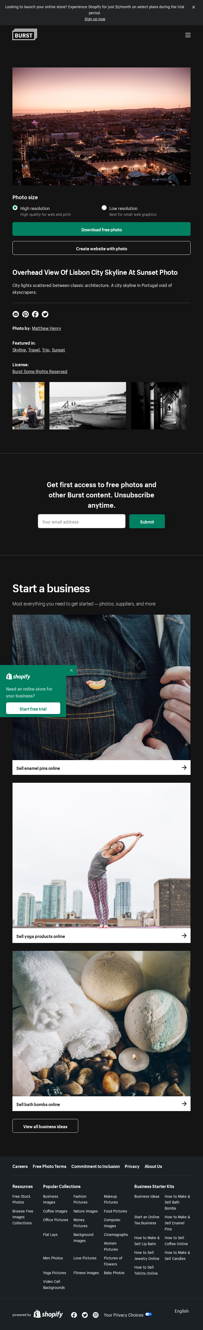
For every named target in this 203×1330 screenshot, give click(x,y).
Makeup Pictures (111, 1199)
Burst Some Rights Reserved (39, 370)
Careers (20, 1165)
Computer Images (112, 1222)
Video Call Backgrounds (54, 1284)
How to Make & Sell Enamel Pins (177, 1222)
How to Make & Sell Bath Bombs (177, 1202)
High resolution (35, 208)
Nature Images (85, 1211)
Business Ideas (146, 1196)
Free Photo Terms (49, 1165)
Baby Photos (114, 1272)
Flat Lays (50, 1234)
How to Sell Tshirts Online (146, 1270)
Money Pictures (80, 1222)
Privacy (132, 1165)
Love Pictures (84, 1257)
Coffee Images (55, 1211)
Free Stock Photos (21, 1199)
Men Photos (53, 1257)
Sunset (58, 349)
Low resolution (123, 208)
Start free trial (33, 708)
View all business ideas (45, 1125)
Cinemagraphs (116, 1234)
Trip (45, 349)
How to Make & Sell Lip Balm (147, 1240)
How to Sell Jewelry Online (146, 1255)
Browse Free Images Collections (22, 1217)
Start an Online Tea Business (146, 1219)
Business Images (50, 1199)
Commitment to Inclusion (95, 1165)
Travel (34, 349)
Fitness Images (86, 1272)
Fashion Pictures (80, 1199)
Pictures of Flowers (113, 1261)
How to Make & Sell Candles (177, 1255)
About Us (153, 1165)
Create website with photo (101, 248)
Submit (147, 521)
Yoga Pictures (54, 1272)
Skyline (19, 349)
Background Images (83, 1237)
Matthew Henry (46, 327)
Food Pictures (115, 1211)
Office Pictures (55, 1219)
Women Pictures (111, 1246)
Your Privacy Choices (124, 1314)
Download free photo (101, 229)
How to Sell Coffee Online (176, 1240)
